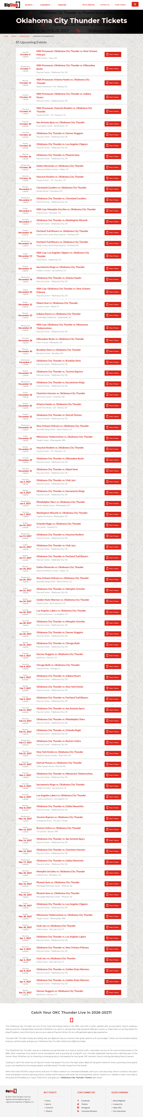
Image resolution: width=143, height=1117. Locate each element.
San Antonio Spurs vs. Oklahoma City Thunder (60, 122)
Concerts (49, 1107)
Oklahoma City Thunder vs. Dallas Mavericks (60, 806)
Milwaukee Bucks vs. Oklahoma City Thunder (60, 338)
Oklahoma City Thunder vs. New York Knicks (59, 686)
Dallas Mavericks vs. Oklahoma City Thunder (60, 165)
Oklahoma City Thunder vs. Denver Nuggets (59, 133)
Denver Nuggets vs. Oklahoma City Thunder (59, 654)
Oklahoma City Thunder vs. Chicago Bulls (58, 643)
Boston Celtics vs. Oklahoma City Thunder (58, 827)
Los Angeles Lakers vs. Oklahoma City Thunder (61, 610)
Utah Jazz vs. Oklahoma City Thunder (56, 925)
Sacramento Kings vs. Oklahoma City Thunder (60, 267)
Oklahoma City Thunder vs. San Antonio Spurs (60, 708)
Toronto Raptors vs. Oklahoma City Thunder (59, 817)
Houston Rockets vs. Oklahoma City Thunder (60, 176)
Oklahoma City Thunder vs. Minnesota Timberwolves (64, 773)
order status (120, 5)
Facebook (85, 1101)
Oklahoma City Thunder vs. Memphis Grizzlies (60, 588)
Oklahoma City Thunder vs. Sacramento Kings (60, 382)
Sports (13, 36)
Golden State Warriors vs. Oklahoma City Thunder (62, 599)
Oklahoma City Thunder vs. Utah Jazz (56, 480)
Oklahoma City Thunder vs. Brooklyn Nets (58, 360)
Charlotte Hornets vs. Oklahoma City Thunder (60, 393)
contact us (104, 5)
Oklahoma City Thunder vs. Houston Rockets (60, 534)
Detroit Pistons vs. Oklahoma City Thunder (59, 762)
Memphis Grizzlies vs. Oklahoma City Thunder (60, 871)
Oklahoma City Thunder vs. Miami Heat (57, 469)
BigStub (9, 1099)
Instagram (85, 1107)
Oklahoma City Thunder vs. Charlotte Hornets (60, 849)
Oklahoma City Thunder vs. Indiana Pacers (58, 675)
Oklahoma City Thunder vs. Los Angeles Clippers (62, 144)
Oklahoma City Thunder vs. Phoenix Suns (58, 154)
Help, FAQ (117, 1107)
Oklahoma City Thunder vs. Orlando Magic (58, 730)
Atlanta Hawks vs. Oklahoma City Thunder (58, 404)
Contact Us (117, 1104)
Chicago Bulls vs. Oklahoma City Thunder (58, 664)
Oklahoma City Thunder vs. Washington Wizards (62, 220)
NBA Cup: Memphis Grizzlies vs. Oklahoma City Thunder (66, 209)
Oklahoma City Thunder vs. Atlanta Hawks (58, 277)
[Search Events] (135, 4)
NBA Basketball (24, 36)
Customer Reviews (89, 1111)
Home (6, 36)
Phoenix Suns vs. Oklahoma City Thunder (58, 882)
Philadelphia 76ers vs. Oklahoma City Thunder (60, 501)
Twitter (84, 1104)
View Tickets (114, 54)
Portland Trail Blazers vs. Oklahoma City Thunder (62, 231)
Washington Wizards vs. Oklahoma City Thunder (62, 512)
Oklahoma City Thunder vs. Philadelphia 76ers (60, 719)
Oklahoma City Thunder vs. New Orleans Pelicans (62, 947)
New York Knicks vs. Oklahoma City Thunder (59, 751)
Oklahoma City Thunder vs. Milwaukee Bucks (60, 458)
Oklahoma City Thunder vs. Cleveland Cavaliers (61, 198)
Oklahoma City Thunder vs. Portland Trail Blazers (62, 556)
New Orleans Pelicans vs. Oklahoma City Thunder (62, 425)
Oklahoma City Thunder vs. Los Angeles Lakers (61, 936)
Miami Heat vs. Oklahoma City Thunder (57, 302)
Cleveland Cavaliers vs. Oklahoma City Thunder (61, 187)
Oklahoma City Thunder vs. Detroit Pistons (59, 415)
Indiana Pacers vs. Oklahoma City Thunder (58, 313)
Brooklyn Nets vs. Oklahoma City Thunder (58, 349)
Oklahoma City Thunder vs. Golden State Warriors (62, 969)
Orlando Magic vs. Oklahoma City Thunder (58, 523)
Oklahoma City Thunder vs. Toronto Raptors (59, 371)
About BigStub (88, 5)
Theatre (48, 1111)
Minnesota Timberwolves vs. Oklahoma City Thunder (64, 436)
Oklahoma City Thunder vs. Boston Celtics (58, 741)
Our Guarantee (119, 1111)
